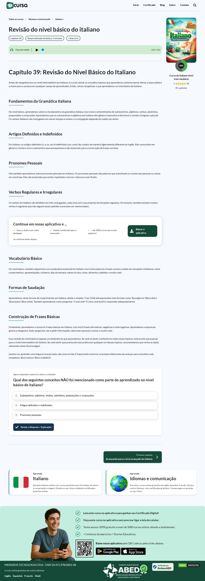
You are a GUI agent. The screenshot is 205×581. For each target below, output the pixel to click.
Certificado (149, 4)
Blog (162, 4)
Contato (184, 4)
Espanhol (17, 575)
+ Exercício (73, 38)
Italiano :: (59, 19)
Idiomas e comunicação (39, 19)
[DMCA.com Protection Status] (189, 571)
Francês (28, 575)
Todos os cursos (16, 19)
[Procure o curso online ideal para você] (195, 5)
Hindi (38, 575)
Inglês (8, 575)
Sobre (172, 4)
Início (136, 4)
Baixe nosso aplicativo (109, 543)
